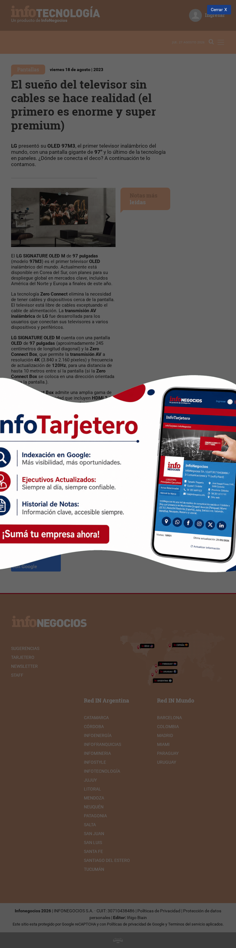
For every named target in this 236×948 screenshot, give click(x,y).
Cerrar (217, 9)
